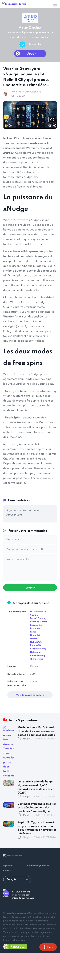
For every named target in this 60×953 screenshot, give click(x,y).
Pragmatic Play (38, 649)
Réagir (26, 739)
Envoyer (30, 587)
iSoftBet (34, 639)
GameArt (35, 635)
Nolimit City (36, 642)
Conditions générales (38, 866)
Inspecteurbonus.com (17, 913)
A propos (8, 866)
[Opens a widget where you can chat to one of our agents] (48, 947)
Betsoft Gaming (38, 618)
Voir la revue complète (30, 695)
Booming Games (38, 622)
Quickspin (35, 652)
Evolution (35, 628)
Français (11, 879)
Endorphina (36, 625)
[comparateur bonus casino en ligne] (14, 4)
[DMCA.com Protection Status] (15, 946)
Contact (7, 871)
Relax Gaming (37, 656)
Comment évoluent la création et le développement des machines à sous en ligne (37, 808)
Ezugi (33, 632)
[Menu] (55, 5)
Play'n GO (35, 645)
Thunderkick (36, 659)
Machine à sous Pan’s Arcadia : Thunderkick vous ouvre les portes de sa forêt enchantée (37, 731)
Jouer (31, 53)
